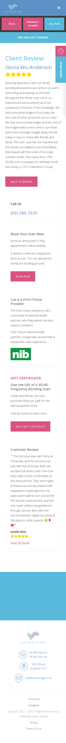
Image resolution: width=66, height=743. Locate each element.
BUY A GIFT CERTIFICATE (30, 426)
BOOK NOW (23, 276)
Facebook (34, 699)
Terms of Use (34, 728)
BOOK (12, 23)
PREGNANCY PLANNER (33, 24)
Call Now (54, 23)
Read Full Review (20, 542)
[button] (59, 8)
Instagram (34, 705)
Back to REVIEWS (21, 181)
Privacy (34, 722)
